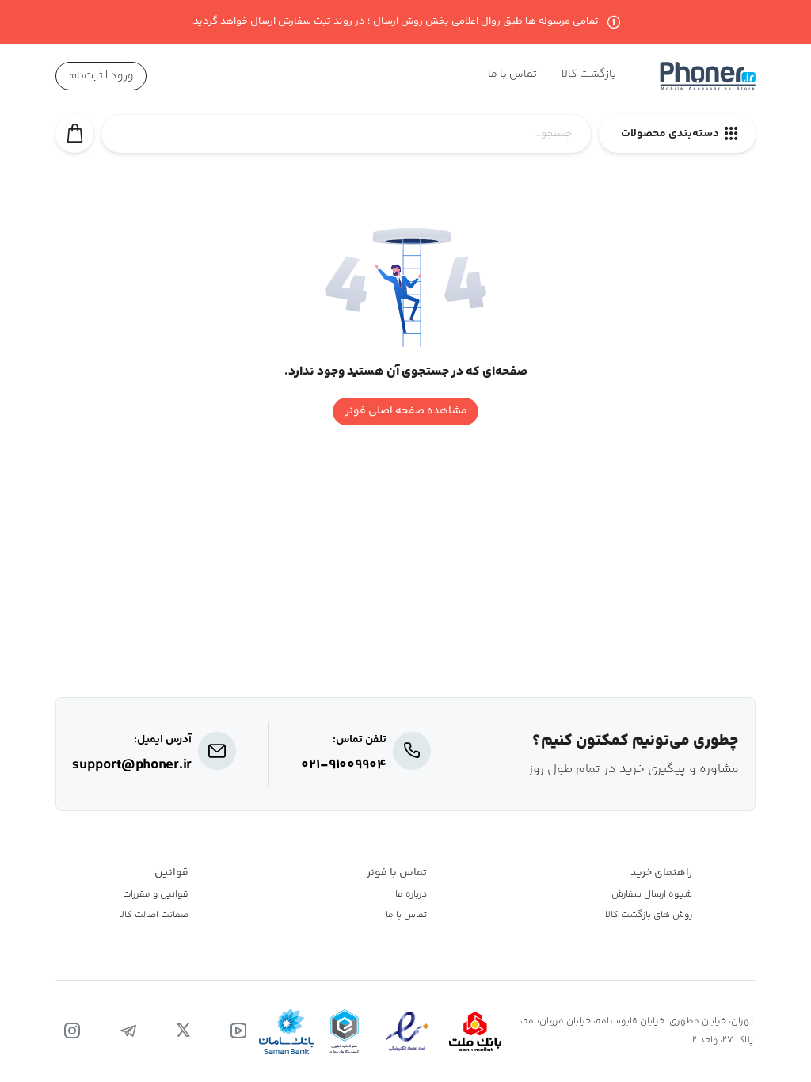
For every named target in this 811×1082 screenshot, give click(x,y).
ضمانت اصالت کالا (153, 916)
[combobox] (346, 142)
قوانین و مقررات (155, 895)
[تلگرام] (128, 1031)
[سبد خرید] (74, 134)
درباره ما (411, 895)
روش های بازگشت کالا (648, 916)
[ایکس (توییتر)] (183, 1031)
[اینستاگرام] (72, 1031)
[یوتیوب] (238, 1031)
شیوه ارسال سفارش (651, 895)
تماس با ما (406, 916)
